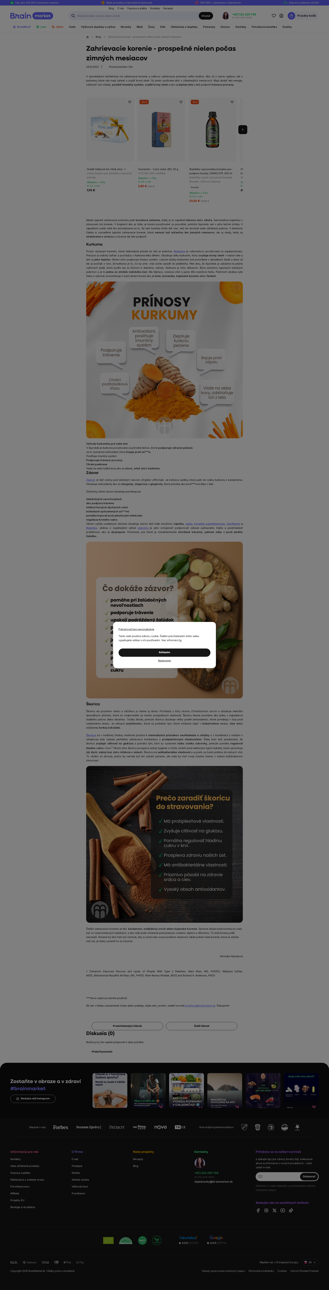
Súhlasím (164, 652)
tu (180, 640)
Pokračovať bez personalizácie (136, 629)
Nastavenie (164, 660)
